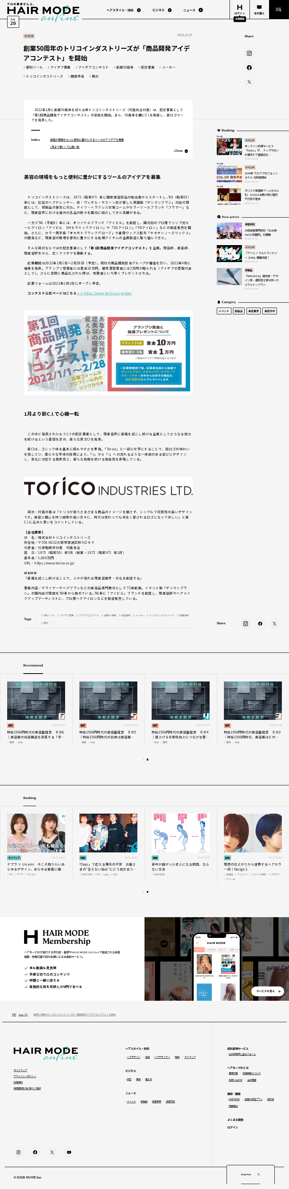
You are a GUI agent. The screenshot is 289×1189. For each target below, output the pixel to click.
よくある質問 (235, 1119)
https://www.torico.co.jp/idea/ (104, 293)
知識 (83, 858)
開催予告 (77, 76)
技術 (227, 858)
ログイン (232, 1127)
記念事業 (148, 67)
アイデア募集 (60, 67)
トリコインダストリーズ (44, 76)
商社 (95, 76)
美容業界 (253, 311)
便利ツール (34, 67)
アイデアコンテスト (93, 67)
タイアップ (14, 858)
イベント (249, 140)
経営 (10, 725)
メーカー (169, 67)
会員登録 (239, 18)
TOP (14, 1014)
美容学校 (249, 224)
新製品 (248, 270)
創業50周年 (125, 67)
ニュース (22, 1014)
